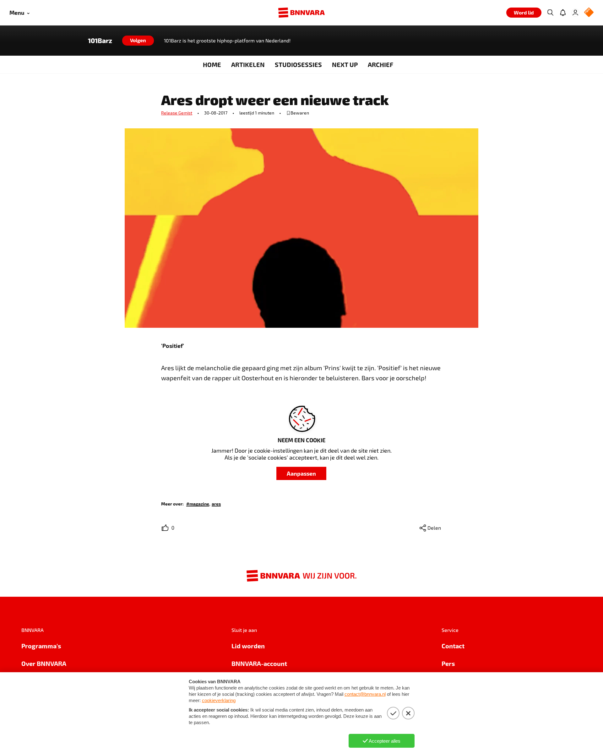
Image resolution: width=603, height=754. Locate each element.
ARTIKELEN (248, 64)
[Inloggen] (575, 12)
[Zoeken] (550, 12)
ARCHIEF (380, 64)
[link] (197, 503)
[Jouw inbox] (563, 12)
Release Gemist (176, 112)
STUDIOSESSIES (298, 64)
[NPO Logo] (589, 13)
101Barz (100, 40)
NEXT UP (345, 64)
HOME (212, 64)
